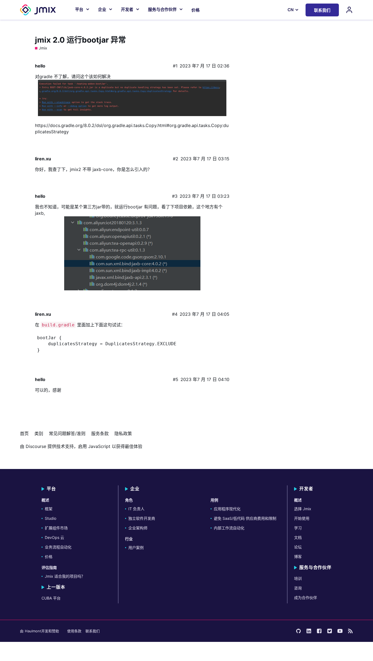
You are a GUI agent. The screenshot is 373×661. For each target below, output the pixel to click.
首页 (24, 433)
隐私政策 (123, 433)
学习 (298, 528)
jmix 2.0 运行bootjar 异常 (80, 40)
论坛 (298, 547)
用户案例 (136, 547)
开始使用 (301, 518)
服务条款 (100, 433)
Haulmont (33, 631)
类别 (38, 433)
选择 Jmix (302, 508)
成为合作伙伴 (305, 597)
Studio (50, 518)
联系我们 (92, 631)
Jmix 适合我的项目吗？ (65, 576)
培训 (298, 578)
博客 (298, 556)
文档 (298, 537)
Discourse (36, 446)
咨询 (298, 588)
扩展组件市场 (56, 528)
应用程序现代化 (227, 508)
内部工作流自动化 (229, 528)
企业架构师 (137, 528)
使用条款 (74, 631)
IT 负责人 (136, 508)
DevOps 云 (54, 537)
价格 (195, 10)
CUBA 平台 (51, 598)
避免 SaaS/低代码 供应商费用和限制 (245, 518)
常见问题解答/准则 (67, 433)
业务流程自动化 (58, 547)
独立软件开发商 (141, 518)
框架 (48, 508)
